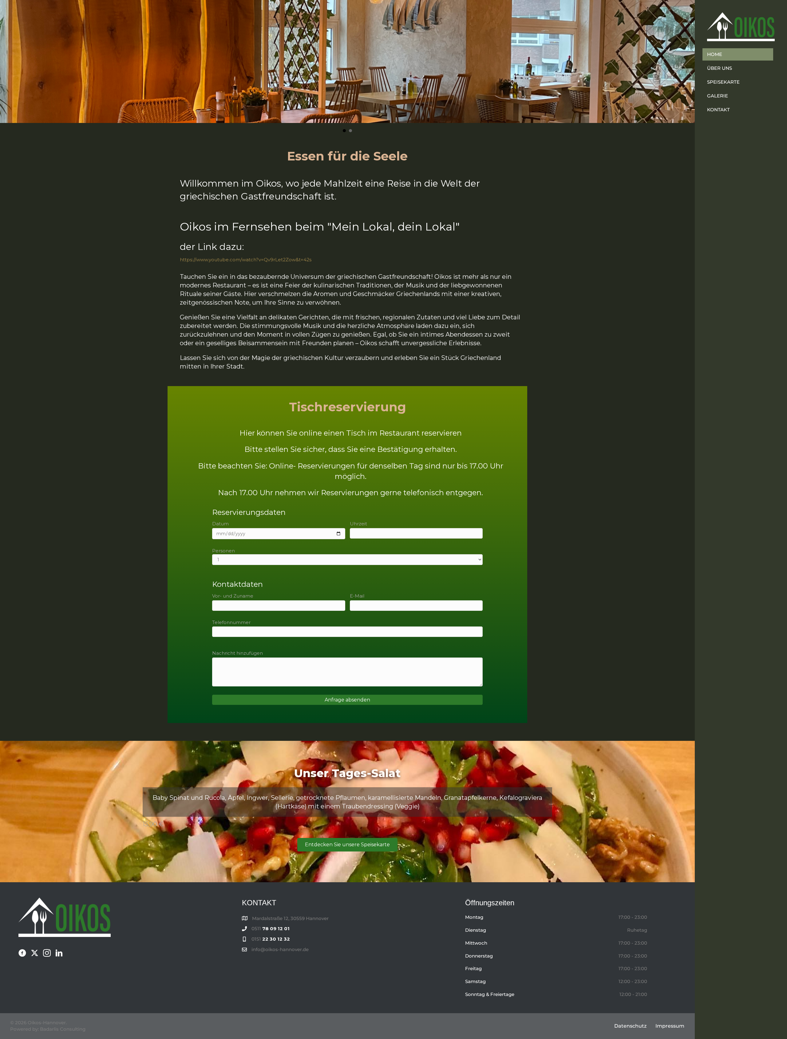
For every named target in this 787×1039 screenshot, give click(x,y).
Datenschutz (630, 1026)
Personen (223, 551)
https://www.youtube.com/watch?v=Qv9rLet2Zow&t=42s (245, 260)
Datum (220, 524)
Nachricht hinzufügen (237, 653)
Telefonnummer (231, 622)
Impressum (669, 1026)
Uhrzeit (358, 524)
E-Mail (357, 596)
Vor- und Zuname (232, 596)
